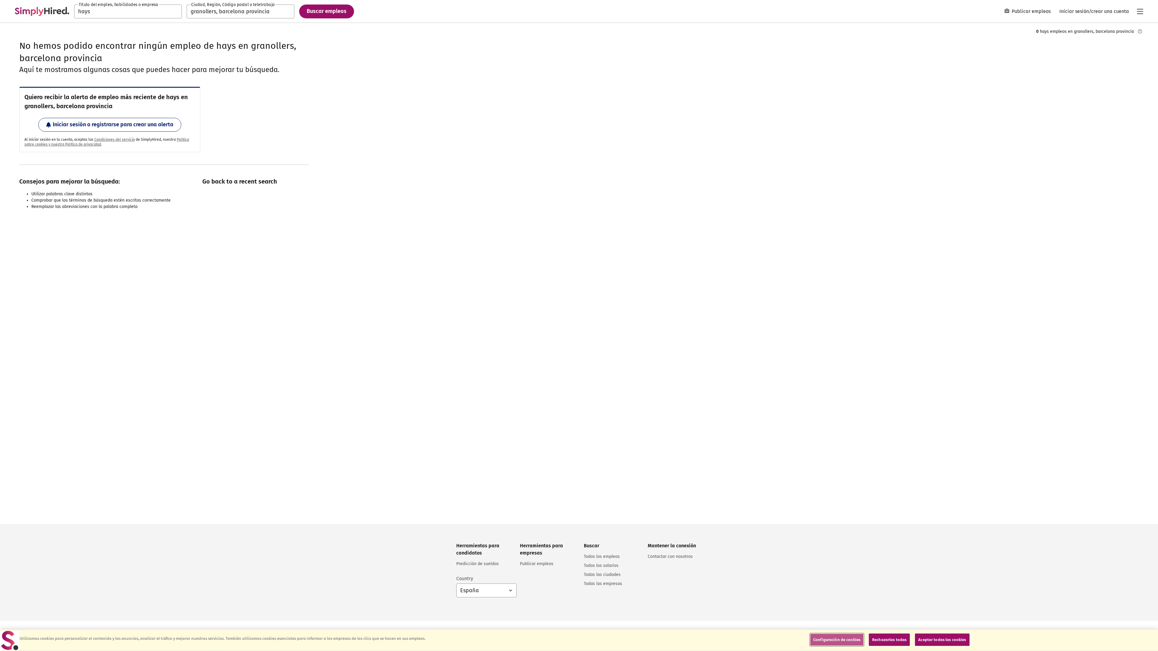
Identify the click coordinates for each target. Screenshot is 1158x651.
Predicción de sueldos (477, 563)
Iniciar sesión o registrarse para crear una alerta (113, 124)
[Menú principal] (1140, 11)
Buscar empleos (326, 11)
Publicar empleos (1031, 11)
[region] (579, 640)
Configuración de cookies (836, 639)
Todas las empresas (603, 583)
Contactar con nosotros (670, 556)
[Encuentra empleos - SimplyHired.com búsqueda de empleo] (41, 11)
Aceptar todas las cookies (942, 639)
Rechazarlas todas (889, 639)
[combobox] (128, 11)
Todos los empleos (602, 556)
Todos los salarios (601, 565)
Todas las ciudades (602, 574)
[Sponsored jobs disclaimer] (1140, 31)
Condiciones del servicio (114, 139)
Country (464, 578)
